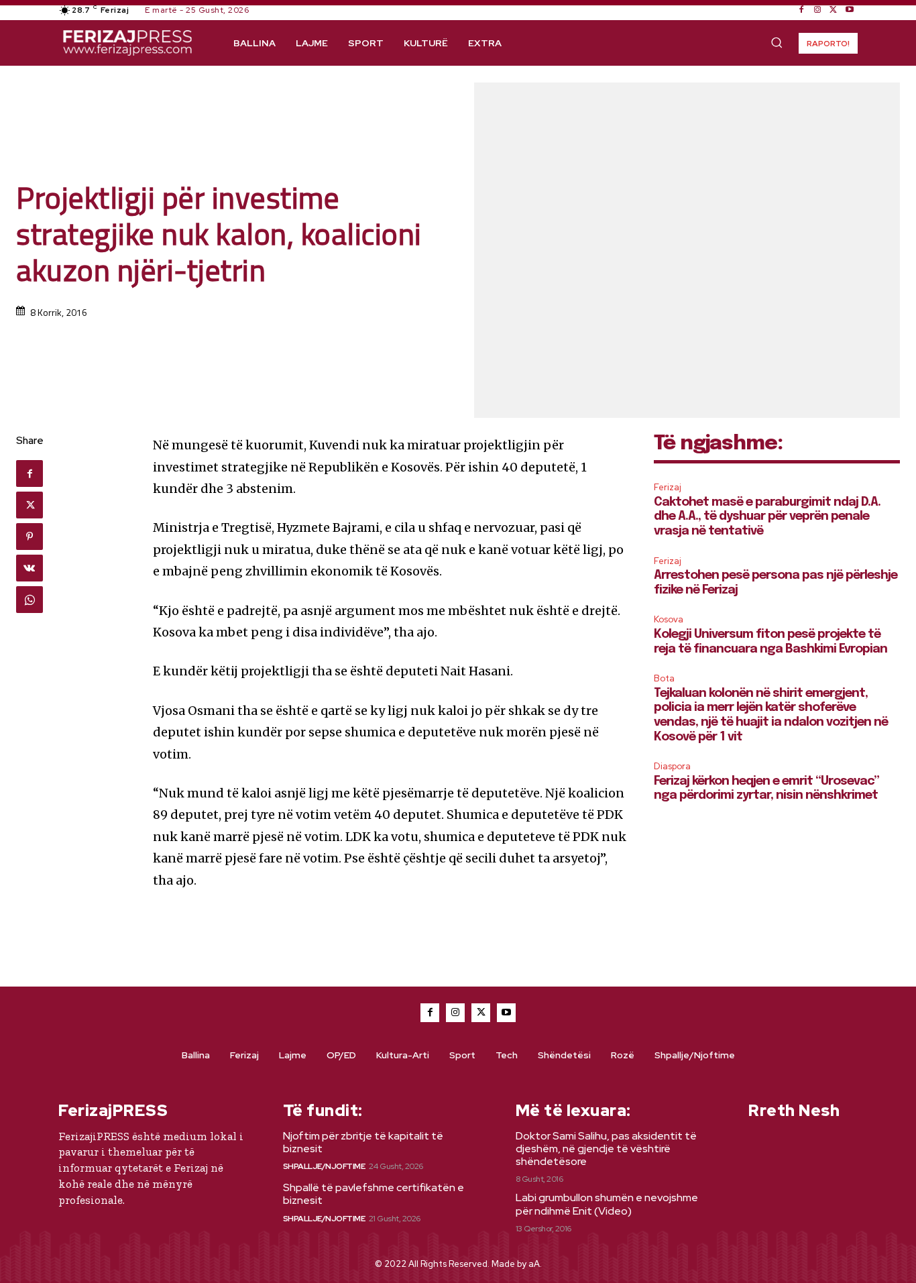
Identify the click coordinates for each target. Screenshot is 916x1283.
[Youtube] (850, 10)
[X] (833, 10)
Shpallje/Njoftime (324, 1166)
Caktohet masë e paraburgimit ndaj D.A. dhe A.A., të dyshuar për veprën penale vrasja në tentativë (767, 516)
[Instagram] (817, 10)
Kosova (668, 619)
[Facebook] (801, 10)
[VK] (29, 568)
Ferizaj (667, 487)
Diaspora (672, 766)
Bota (664, 678)
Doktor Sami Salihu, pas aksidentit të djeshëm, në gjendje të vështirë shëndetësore (606, 1148)
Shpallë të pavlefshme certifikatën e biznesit (373, 1193)
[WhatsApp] (29, 599)
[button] (776, 42)
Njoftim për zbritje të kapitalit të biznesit (363, 1142)
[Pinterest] (29, 536)
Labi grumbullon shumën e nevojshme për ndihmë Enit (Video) (607, 1203)
